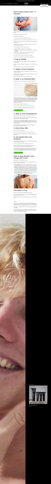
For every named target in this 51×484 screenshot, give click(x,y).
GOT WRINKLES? (18, 110)
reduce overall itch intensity (33, 98)
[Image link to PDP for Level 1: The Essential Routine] (38, 394)
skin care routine (21, 149)
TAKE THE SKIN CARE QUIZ (18, 152)
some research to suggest (23, 120)
